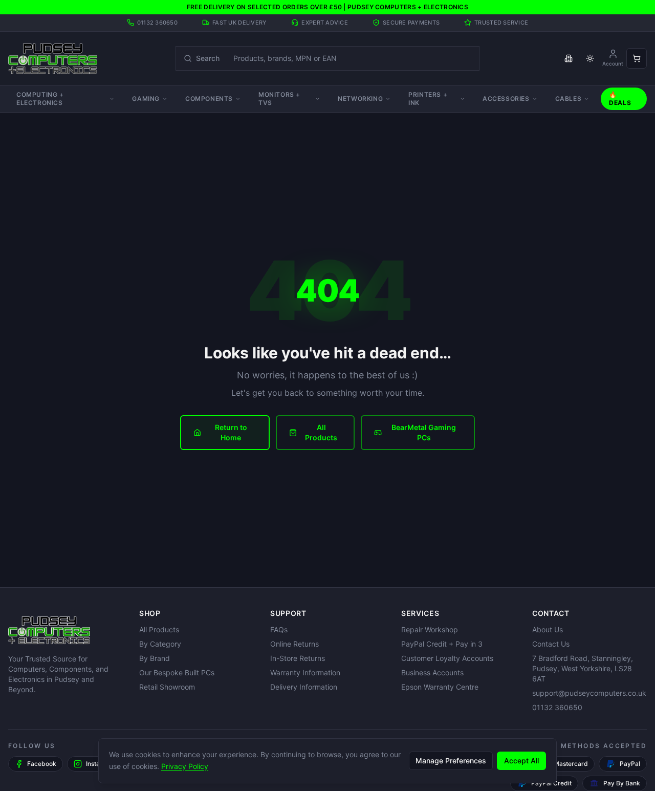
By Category (160, 643)
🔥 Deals (620, 98)
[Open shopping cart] (636, 58)
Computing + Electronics (40, 98)
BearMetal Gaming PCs (423, 432)
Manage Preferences (451, 760)
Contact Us (551, 643)
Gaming (146, 98)
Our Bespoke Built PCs (176, 672)
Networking (360, 98)
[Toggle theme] (590, 58)
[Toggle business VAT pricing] (568, 58)
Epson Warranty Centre (439, 686)
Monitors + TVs (279, 98)
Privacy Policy (184, 765)
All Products (321, 432)
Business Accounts (432, 672)
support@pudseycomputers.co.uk (589, 693)
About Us (547, 629)
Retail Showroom (167, 686)
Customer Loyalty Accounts (447, 658)
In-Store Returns (297, 658)
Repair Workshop (429, 629)
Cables (568, 98)
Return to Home (231, 432)
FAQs (279, 629)
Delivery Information (303, 686)
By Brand (154, 658)
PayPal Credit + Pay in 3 (442, 643)
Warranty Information (305, 672)
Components (209, 98)
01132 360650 (557, 707)
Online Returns (294, 643)
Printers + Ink (427, 98)
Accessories (506, 98)
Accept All (521, 760)
